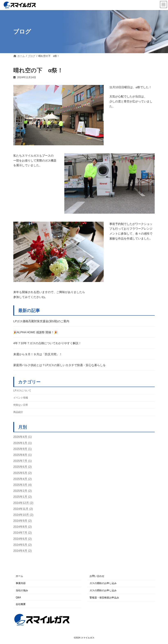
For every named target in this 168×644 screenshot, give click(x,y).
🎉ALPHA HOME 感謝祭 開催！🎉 (35, 332)
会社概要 (21, 604)
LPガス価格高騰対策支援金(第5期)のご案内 (41, 321)
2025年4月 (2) (22, 478)
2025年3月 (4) (22, 484)
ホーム (19, 576)
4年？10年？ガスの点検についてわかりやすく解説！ (47, 343)
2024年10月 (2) (23, 514)
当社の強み (22, 590)
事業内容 (21, 583)
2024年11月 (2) (23, 508)
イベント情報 (20, 397)
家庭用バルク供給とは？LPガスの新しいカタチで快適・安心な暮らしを (59, 365)
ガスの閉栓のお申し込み (103, 590)
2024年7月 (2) (22, 532)
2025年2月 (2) (22, 490)
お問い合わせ (97, 576)
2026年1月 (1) (22, 442)
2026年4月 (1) (22, 436)
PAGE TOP (151, 582)
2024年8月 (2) (22, 526)
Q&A (18, 597)
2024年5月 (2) (22, 544)
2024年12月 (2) (23, 502)
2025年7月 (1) (22, 460)
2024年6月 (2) (22, 538)
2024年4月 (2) (22, 550)
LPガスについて (22, 390)
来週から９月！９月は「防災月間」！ (37, 354)
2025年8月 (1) (22, 454)
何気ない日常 (20, 404)
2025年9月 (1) (22, 448)
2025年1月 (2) (22, 496)
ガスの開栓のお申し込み (103, 583)
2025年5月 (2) (22, 472)
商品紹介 (18, 412)
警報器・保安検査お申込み (104, 597)
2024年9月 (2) (22, 520)
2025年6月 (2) (22, 466)
